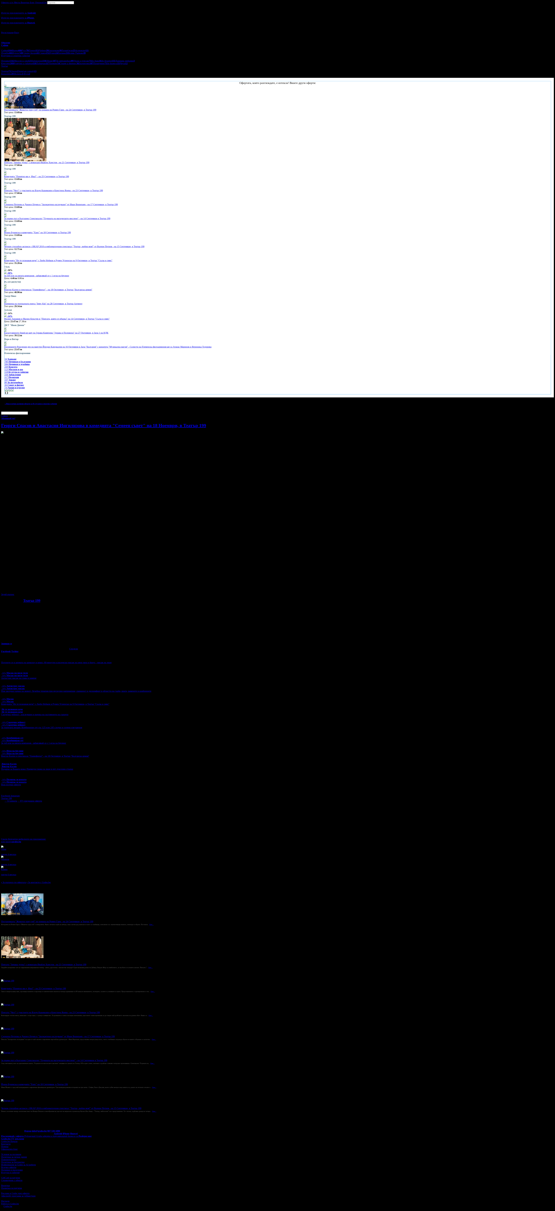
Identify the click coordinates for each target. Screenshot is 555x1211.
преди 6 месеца (8, 874)
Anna (3, 849)
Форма (27, 1131)
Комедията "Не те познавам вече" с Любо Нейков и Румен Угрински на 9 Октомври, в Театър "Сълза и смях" (58, 260)
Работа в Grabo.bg (10, 1203)
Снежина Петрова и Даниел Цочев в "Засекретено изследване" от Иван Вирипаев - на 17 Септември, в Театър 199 (61, 204)
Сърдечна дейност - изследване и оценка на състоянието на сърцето (34, 714)
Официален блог (9, 1149)
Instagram (15, 796)
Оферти (7, 2)
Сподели (73, 649)
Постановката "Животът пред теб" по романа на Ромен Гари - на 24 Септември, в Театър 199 (50, 110)
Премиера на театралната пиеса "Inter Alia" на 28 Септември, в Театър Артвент (43, 303)
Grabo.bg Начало (9, 1141)
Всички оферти (8, 1167)
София (4, 416)
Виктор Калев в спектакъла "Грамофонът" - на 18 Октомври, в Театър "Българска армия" (48, 289)
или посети (11, 841)
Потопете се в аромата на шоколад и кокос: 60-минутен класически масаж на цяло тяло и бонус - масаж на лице (56, 662)
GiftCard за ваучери (10, 1177)
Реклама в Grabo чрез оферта (15, 1193)
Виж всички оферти (11, 784)
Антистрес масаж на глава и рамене (18, 678)
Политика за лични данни (14, 1157)
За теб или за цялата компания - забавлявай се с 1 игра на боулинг (36, 275)
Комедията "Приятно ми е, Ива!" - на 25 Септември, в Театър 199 (36, 176)
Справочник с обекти (11, 1180)
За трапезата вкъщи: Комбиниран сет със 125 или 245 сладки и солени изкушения (41, 727)
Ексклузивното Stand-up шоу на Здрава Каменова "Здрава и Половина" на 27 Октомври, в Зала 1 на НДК (56, 333)
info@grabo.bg (39, 1131)
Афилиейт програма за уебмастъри (18, 1196)
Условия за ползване (11, 1154)
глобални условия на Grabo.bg (36, 589)
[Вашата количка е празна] (1, 5)
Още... (151, 924)
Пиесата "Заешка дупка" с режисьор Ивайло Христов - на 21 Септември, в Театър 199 (46, 162)
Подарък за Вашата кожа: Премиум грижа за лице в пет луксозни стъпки (37, 769)
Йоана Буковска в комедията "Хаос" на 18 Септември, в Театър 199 (37, 232)
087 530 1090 (53, 1131)
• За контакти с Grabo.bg (39, 882)
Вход (16, 32)
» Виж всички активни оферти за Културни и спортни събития (31, 404)
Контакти (6, 1144)
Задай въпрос (7, 594)
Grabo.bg (7, 1206)
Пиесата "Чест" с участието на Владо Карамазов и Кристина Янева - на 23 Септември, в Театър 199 (53, 190)
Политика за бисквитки (13, 1162)
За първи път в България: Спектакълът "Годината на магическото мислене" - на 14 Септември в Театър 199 (57, 218)
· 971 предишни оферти (30, 801)
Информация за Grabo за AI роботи (18, 1165)
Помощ (4, 1146)
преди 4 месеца (8, 854)
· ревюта (11, 801)
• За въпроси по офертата (13, 882)
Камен (4, 869)
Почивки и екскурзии (12, 1170)
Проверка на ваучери (11, 1188)
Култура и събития (10, 1172)
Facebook (6, 796)
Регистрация (7, 32)
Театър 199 (31, 600)
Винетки (5, 1185)
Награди (5, 1201)
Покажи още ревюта (11, 877)
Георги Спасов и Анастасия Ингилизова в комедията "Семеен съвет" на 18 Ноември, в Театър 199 (103, 425)
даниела (5, 859)
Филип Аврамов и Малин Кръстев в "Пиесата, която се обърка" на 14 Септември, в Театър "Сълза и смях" (57, 319)
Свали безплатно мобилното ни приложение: (23, 839)
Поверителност (8, 1159)
